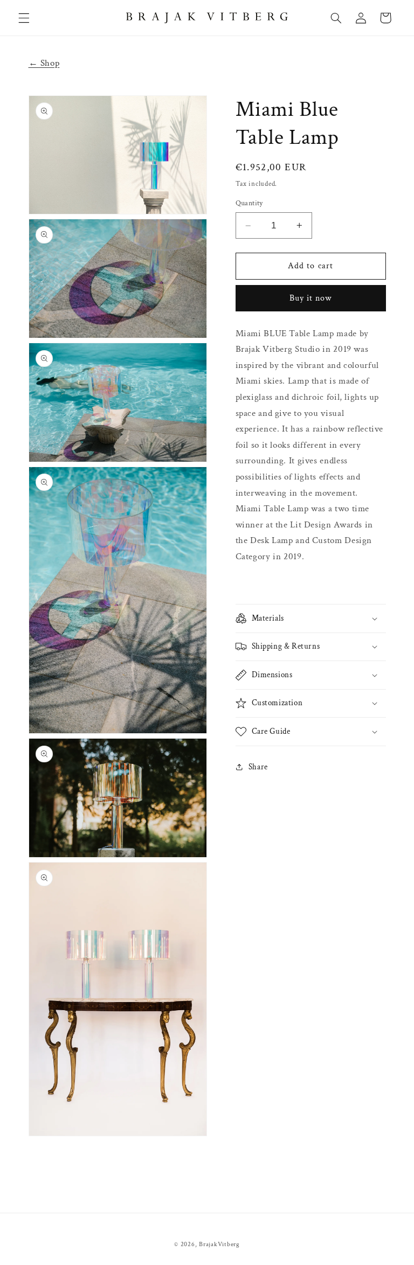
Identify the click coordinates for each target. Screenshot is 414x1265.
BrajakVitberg (219, 1244)
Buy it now (310, 298)
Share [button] (258, 767)
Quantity (249, 203)
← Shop (44, 63)
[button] (23, 17)
